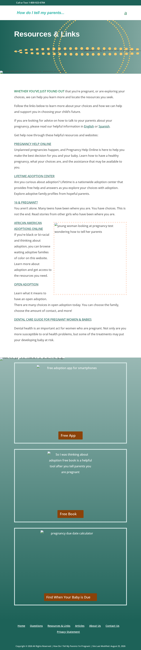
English (89, 126)
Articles (79, 626)
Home (21, 626)
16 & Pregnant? (26, 202)
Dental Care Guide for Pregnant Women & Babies (53, 320)
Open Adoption (26, 284)
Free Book (68, 514)
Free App (68, 435)
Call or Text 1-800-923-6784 (30, 2)
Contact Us (112, 626)
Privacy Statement (68, 632)
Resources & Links (59, 626)
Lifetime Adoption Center (34, 176)
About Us (95, 626)
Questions (36, 626)
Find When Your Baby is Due (68, 597)
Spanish (104, 126)
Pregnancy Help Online (32, 144)
